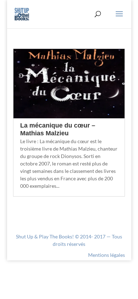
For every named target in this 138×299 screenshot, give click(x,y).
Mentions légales (106, 255)
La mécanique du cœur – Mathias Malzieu (57, 129)
